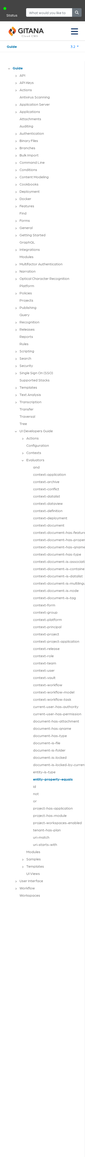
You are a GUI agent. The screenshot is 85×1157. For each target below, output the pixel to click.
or (35, 800)
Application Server (34, 104)
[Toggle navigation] (75, 31)
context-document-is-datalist (58, 576)
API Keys (26, 82)
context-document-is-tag (54, 597)
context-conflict (46, 488)
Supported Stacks (34, 380)
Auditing (26, 126)
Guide (12, 46)
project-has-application (53, 808)
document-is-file (46, 742)
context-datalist (46, 496)
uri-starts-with (45, 844)
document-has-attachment (56, 721)
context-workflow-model (53, 692)
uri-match (41, 837)
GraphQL (27, 242)
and (36, 467)
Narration (27, 271)
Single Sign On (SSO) (36, 372)
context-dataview (48, 503)
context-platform (47, 619)
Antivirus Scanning (34, 97)
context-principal (47, 626)
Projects (26, 300)
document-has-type (50, 735)
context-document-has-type (57, 554)
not (36, 793)
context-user (44, 670)
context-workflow (47, 684)
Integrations (29, 249)
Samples (33, 859)
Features (26, 205)
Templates (28, 387)
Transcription (30, 401)
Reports (26, 336)
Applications (29, 111)
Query (24, 314)
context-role (43, 655)
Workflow (27, 888)
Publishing (27, 307)
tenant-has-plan (47, 829)
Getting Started (32, 234)
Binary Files (28, 140)
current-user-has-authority (55, 706)
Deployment (29, 191)
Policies (25, 292)
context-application (49, 474)
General (26, 227)
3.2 (73, 46)
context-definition (48, 510)
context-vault (44, 677)
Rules (24, 343)
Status (11, 15)
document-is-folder (49, 750)
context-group (45, 612)
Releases (27, 329)
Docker (25, 198)
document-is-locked (50, 757)
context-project (46, 634)
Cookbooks (29, 184)
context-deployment (50, 517)
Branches (27, 147)
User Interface (31, 880)
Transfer (26, 409)
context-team (44, 663)
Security (26, 365)
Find (23, 213)
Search (25, 358)
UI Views (33, 873)
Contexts (33, 452)
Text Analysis (30, 394)
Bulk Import (29, 155)
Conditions (28, 169)
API (22, 75)
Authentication (31, 133)
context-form (44, 605)
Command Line (32, 162)
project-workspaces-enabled (57, 822)
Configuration (37, 445)
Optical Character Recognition (44, 278)
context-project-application (56, 641)
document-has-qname (52, 728)
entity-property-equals (53, 779)
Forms (24, 220)
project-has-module (50, 815)
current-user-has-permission (57, 713)
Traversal (27, 416)
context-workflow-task (52, 699)
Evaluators (35, 459)
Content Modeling (34, 176)
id (34, 786)
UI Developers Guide (36, 430)
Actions (25, 89)
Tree (23, 423)
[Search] (77, 12)
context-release (46, 648)
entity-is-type (44, 771)
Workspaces (29, 895)
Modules (26, 256)
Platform (26, 285)
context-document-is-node (56, 590)
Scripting (26, 351)
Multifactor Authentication (41, 263)
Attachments (30, 118)
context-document (48, 525)
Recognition (29, 322)
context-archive (46, 481)
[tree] (45, 483)
